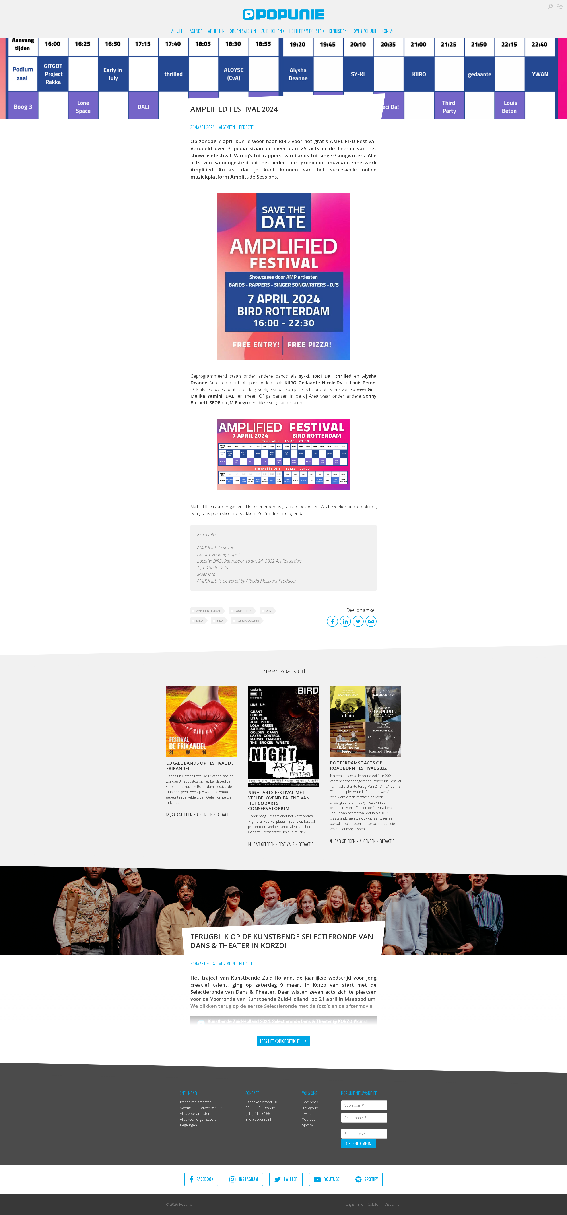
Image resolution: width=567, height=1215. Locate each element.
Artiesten (216, 31)
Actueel (177, 31)
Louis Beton (243, 611)
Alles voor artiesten (195, 1113)
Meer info (206, 574)
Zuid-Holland (272, 31)
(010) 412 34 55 (257, 1113)
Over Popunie (365, 31)
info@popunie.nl (258, 1119)
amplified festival (208, 611)
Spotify (307, 1125)
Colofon (374, 1204)
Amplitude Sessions (253, 176)
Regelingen (188, 1125)
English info (354, 1204)
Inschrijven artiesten (196, 1102)
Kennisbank (339, 31)
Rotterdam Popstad (306, 31)
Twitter (307, 1113)
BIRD (220, 620)
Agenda (196, 31)
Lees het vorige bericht (280, 1041)
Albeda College (248, 620)
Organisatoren (243, 31)
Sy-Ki (269, 611)
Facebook (310, 1102)
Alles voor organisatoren (199, 1119)
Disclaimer (392, 1204)
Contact (389, 31)
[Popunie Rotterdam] (283, 14)
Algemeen (227, 127)
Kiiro (199, 620)
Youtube (308, 1119)
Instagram (310, 1107)
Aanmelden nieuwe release (201, 1107)
